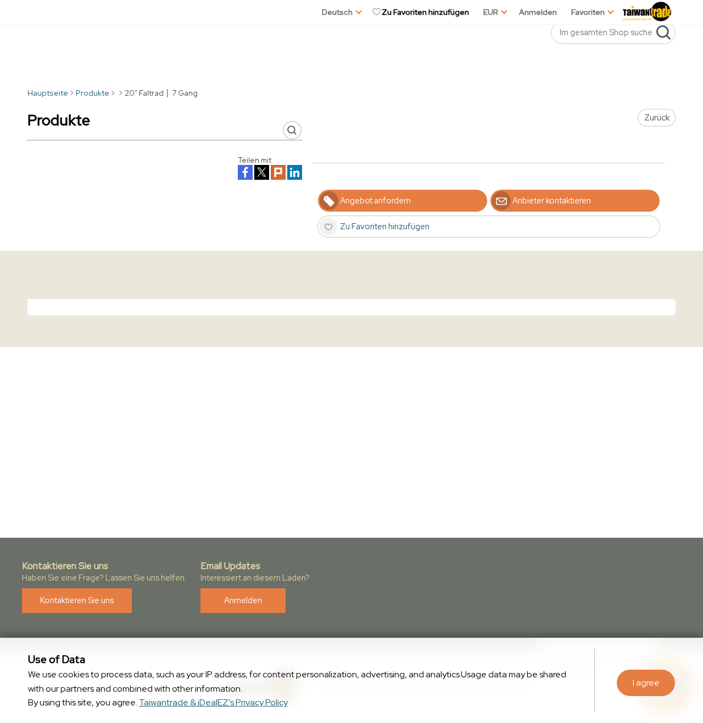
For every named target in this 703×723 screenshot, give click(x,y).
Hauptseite (47, 93)
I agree (646, 682)
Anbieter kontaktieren (551, 200)
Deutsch (337, 12)
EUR (490, 12)
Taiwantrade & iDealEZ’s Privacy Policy (213, 702)
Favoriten (588, 12)
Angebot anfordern (375, 200)
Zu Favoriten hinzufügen (425, 12)
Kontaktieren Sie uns (77, 600)
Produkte (92, 93)
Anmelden (538, 12)
